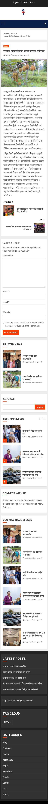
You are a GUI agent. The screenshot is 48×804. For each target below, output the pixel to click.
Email (6, 302)
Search (9, 399)
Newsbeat (7, 771)
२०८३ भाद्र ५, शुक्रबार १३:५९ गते (33, 457)
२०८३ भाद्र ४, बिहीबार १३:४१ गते (33, 478)
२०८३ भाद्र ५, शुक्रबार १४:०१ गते (33, 437)
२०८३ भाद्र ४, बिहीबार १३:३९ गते (33, 642)
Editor (7, 55)
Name (6, 291)
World (5, 794)
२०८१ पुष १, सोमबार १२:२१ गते (20, 55)
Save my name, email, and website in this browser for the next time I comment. (24, 324)
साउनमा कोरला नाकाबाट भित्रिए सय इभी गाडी (20, 689)
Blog (5, 742)
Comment (8, 255)
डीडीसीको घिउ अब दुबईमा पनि (14, 678)
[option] (24, 435)
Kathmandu (8, 760)
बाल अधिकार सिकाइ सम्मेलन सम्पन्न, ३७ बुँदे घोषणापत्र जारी (34, 636)
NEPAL (7, 722)
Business (7, 748)
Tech (5, 788)
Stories (6, 783)
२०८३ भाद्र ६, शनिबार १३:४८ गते (33, 382)
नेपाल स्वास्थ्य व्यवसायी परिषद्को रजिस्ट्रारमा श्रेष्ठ (22, 683)
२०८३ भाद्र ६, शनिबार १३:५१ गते (33, 362)
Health (6, 754)
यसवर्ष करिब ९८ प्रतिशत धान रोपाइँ (16, 672)
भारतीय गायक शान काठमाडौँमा (14, 666)
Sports (6, 777)
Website (7, 312)
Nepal (6, 46)
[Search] (45, 23)
